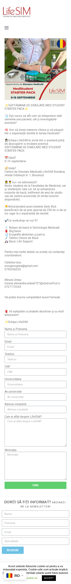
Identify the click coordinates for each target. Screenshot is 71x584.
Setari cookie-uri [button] (27, 577)
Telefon (9, 354)
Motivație (11, 450)
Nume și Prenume (16, 329)
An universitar (13, 391)
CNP (7, 366)
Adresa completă (15, 404)
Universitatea (13, 379)
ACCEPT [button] (49, 578)
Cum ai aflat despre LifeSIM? (23, 416)
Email (8, 341)
